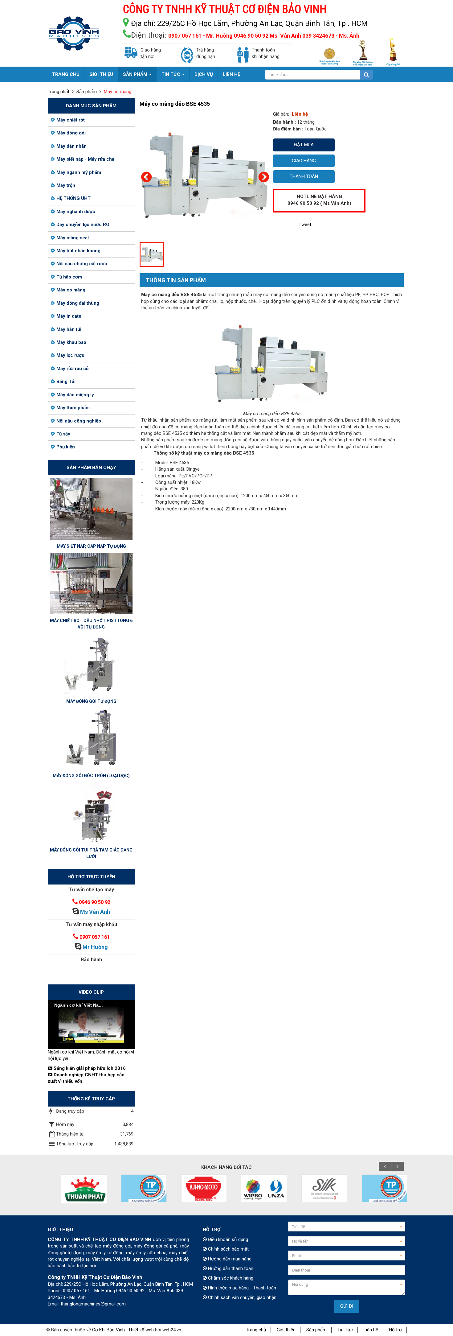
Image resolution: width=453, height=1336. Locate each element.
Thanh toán (304, 176)
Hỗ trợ (395, 1330)
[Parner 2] (76, 1188)
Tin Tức (345, 1330)
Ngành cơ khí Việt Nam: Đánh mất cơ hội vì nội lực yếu (91, 1055)
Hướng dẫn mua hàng (229, 1259)
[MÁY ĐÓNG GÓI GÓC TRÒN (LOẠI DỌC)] (91, 738)
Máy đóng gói (71, 133)
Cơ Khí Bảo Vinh (108, 1330)
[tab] (173, 280)
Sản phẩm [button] (136, 74)
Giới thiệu (286, 1330)
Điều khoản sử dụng (227, 1239)
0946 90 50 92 (94, 902)
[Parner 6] (317, 1188)
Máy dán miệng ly (75, 395)
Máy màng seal (72, 238)
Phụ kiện (65, 447)
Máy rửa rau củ (72, 368)
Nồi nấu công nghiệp (78, 421)
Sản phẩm (316, 1330)
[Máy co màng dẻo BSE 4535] (204, 175)
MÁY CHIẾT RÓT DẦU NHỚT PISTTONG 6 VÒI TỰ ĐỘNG (91, 623)
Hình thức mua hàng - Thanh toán (241, 1288)
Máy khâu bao (71, 342)
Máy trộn (65, 185)
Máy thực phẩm (73, 407)
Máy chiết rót (70, 120)
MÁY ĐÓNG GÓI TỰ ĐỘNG (91, 701)
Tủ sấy (63, 434)
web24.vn (171, 1330)
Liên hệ (371, 1330)
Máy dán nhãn (71, 146)
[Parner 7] (377, 1188)
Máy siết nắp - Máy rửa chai (86, 159)
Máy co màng (70, 290)
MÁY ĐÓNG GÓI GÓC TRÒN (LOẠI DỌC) (91, 775)
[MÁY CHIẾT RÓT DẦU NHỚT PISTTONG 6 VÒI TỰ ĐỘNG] (91, 583)
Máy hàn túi (68, 329)
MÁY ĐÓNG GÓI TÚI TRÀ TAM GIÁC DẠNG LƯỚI (91, 853)
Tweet (305, 224)
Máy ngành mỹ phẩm (78, 172)
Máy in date (68, 316)
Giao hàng (304, 160)
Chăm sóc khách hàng (230, 1278)
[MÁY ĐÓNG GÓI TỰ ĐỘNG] (91, 664)
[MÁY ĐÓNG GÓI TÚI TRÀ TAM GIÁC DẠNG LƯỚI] (91, 812)
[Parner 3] (136, 1188)
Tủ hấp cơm (69, 277)
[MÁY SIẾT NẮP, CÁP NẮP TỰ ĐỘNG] (91, 509)
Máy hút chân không (78, 251)
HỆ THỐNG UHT (73, 198)
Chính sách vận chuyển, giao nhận (241, 1297)
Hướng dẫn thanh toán (230, 1268)
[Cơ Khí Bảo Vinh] (74, 33)
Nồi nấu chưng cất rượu (81, 263)
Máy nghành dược (75, 211)
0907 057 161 (95, 937)
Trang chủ (256, 1330)
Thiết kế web (141, 1330)
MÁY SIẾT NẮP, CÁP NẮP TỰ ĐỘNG (91, 546)
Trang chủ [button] (66, 74)
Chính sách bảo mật (228, 1249)
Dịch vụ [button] (203, 74)
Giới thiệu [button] (101, 74)
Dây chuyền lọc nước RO (82, 224)
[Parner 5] (257, 1188)
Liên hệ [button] (231, 74)
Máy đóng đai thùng (77, 303)
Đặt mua (304, 144)
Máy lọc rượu (70, 355)
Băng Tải (66, 381)
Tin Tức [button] (171, 74)
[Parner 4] (196, 1188)
